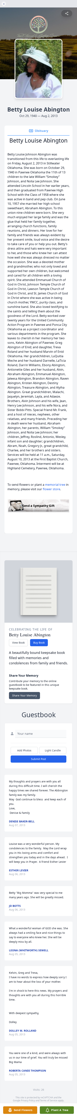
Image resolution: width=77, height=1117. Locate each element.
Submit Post (38, 759)
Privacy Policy (28, 1100)
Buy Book (39, 642)
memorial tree (55, 485)
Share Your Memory (24, 695)
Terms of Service (48, 1100)
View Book (18, 642)
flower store (51, 489)
